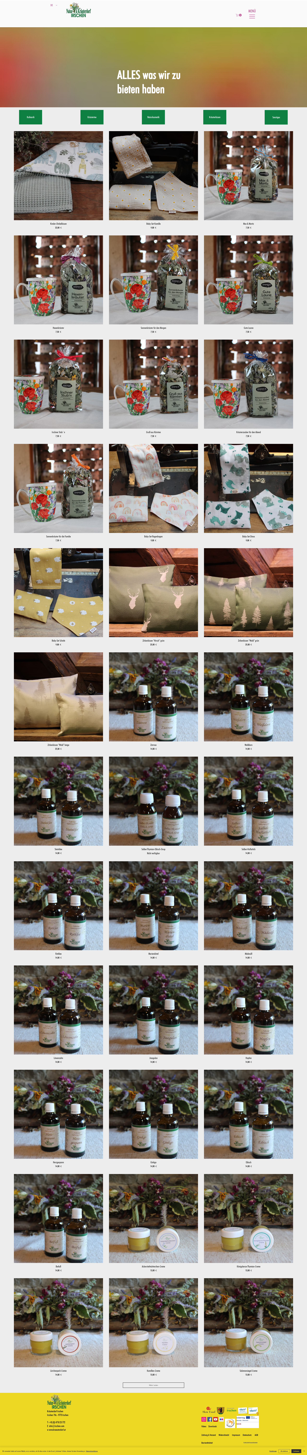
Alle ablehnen (284, 1451)
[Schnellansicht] (58, 175)
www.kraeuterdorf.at (57, 1429)
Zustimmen (296, 1451)
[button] (239, 15)
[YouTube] (215, 1419)
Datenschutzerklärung (92, 1451)
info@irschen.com (56, 1426)
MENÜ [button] (252, 11)
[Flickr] (221, 1419)
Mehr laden (153, 1385)
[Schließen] (304, 1451)
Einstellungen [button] (273, 1451)
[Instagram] (203, 1419)
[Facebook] (209, 1419)
